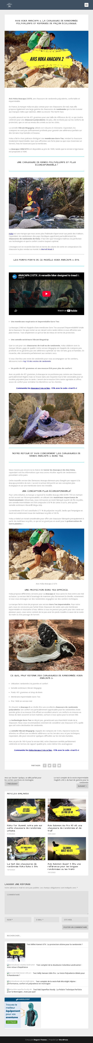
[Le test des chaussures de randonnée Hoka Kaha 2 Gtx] (26, 848)
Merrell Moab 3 (47, 249)
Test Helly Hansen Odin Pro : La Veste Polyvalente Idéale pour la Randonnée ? (46, 974)
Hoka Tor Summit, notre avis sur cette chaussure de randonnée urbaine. (25, 828)
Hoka (11, 233)
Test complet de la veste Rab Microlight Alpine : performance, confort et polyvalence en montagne (41, 982)
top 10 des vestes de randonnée (37, 361)
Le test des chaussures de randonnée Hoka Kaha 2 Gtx (22, 865)
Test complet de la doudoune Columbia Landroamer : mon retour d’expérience (44, 966)
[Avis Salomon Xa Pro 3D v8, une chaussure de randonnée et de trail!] (67, 810)
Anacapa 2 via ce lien (40, 388)
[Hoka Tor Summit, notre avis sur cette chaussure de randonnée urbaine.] (26, 810)
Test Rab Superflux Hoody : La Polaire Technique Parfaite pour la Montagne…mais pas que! (44, 990)
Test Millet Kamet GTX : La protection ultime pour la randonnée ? (55, 944)
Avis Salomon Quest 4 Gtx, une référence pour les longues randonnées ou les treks (64, 866)
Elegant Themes (40, 1040)
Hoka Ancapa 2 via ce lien (40, 750)
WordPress (63, 1040)
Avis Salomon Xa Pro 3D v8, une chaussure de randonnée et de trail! (65, 828)
